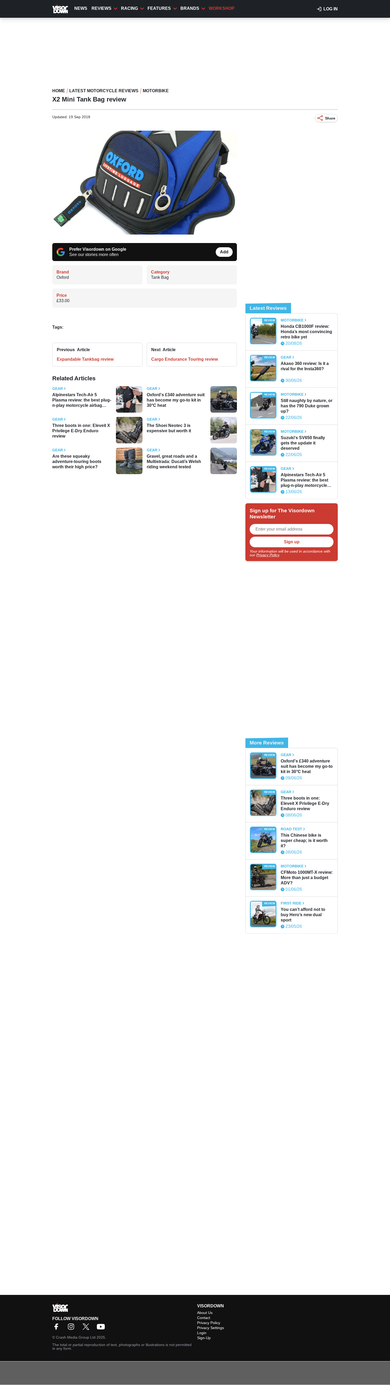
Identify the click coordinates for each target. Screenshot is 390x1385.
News (80, 8)
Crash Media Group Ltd (76, 1337)
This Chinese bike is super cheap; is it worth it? (304, 840)
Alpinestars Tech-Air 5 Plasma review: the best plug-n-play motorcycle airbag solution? (81, 400)
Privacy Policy (267, 555)
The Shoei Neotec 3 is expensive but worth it (169, 428)
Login (201, 1333)
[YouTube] (102, 1328)
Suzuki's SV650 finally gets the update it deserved (303, 443)
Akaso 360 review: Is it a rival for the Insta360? (305, 366)
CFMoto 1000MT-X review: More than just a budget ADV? (307, 877)
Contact (203, 1318)
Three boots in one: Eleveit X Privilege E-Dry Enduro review (81, 430)
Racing (129, 8)
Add (224, 252)
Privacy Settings (210, 1328)
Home (58, 91)
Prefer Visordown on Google (97, 249)
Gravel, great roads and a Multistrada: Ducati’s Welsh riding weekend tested (174, 461)
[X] (87, 1328)
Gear (57, 388)
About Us (205, 1313)
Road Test (291, 829)
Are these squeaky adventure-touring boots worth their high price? (76, 461)
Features (159, 8)
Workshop (222, 8)
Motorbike (156, 91)
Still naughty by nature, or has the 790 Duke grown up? (306, 405)
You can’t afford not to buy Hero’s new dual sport (303, 914)
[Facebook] (57, 1328)
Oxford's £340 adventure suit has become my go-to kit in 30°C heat (176, 400)
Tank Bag (160, 277)
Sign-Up (204, 1338)
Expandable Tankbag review (85, 359)
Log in (330, 9)
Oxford (63, 277)
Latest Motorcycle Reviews (103, 91)
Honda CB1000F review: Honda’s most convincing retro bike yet (306, 331)
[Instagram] (72, 1328)
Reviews (101, 8)
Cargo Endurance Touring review (184, 359)
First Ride (291, 903)
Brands (189, 8)
